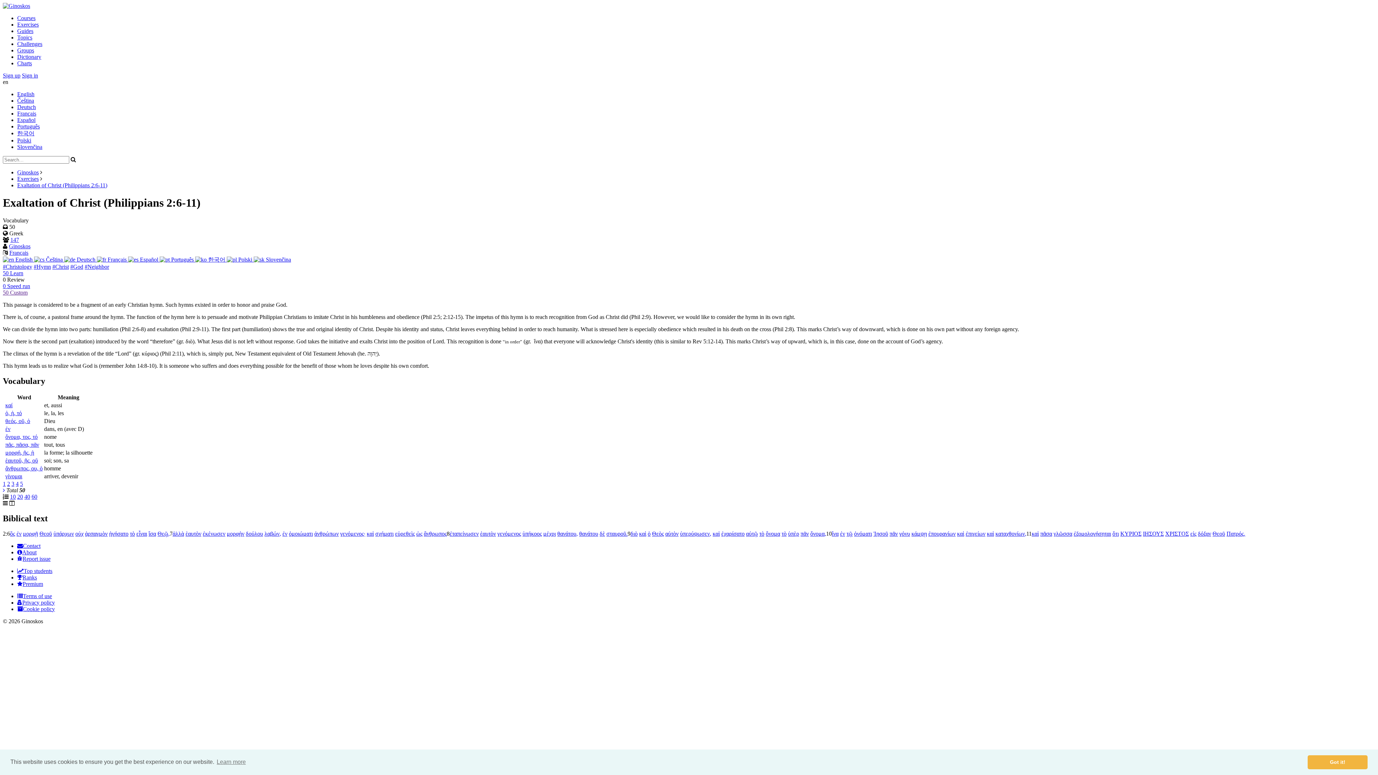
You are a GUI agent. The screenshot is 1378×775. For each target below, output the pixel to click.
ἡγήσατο (118, 534)
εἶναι (141, 534)
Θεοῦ (45, 534)
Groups (25, 50)
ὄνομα (773, 534)
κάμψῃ (919, 534)
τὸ (132, 534)
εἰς (1193, 534)
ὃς (12, 534)
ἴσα (152, 534)
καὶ (370, 534)
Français (26, 114)
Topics (24, 37)
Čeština (25, 101)
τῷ (850, 534)
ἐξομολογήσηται (1092, 534)
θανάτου (588, 534)
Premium (33, 584)
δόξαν (1204, 534)
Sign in (30, 75)
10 (13, 497)
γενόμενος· (352, 534)
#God (76, 267)
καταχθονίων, (1010, 534)
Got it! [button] (1337, 762)
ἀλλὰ (178, 534)
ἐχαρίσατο (733, 534)
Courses (26, 18)
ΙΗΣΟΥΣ (1153, 534)
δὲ (602, 534)
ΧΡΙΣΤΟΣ (1177, 534)
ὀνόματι (863, 534)
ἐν (19, 534)
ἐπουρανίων (942, 534)
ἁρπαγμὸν (96, 534)
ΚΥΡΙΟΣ (1131, 534)
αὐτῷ (752, 534)
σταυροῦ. (617, 534)
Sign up (11, 75)
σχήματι (384, 534)
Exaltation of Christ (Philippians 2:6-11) (62, 185)
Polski (24, 140)
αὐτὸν (672, 534)
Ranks (30, 577)
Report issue (37, 559)
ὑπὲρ (793, 534)
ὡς (419, 534)
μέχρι (549, 534)
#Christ (60, 267)
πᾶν (805, 534)
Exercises (28, 25)
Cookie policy (39, 609)
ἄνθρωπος (435, 534)
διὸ (634, 534)
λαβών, (272, 534)
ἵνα (835, 534)
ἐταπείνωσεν (464, 534)
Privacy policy (38, 603)
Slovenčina (29, 147)
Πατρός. (1236, 534)
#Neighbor (97, 267)
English (25, 94)
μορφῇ (30, 534)
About (29, 552)
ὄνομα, (818, 534)
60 (34, 497)
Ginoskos (28, 172)
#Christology (17, 267)
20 (20, 497)
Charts (24, 63)
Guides (25, 31)
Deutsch (26, 107)
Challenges (29, 44)
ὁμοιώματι (301, 534)
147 (14, 240)
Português (28, 126)
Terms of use (37, 596)
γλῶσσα (1063, 534)
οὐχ (79, 534)
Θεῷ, (164, 534)
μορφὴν (235, 534)
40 (27, 497)
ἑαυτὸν (193, 534)
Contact (32, 546)
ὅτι (1115, 534)
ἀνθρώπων (326, 534)
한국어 (25, 133)
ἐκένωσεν (214, 534)
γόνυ (904, 534)
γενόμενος (509, 534)
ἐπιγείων (975, 534)
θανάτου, (567, 534)
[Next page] (4, 490)
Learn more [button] (231, 762)
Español (26, 120)
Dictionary (29, 57)
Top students (38, 571)
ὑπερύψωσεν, (695, 534)
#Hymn (42, 267)
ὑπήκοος (532, 534)
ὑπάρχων (63, 534)
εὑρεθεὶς (405, 534)
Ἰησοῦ (880, 534)
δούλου (254, 534)
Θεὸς (658, 534)
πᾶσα (1046, 534)
